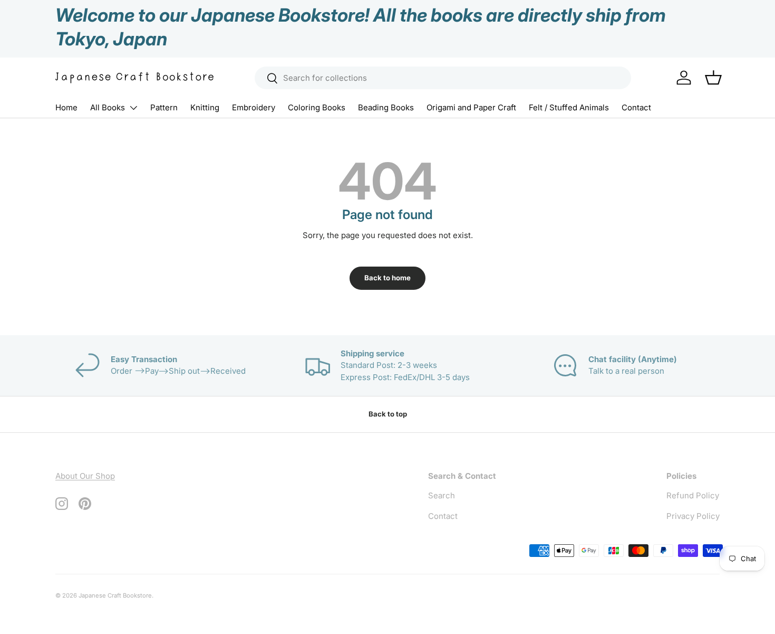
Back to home (387, 277)
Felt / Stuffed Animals (569, 107)
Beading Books (386, 107)
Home (66, 107)
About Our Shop (85, 476)
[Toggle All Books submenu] (133, 107)
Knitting (204, 107)
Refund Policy (692, 495)
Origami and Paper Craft (471, 107)
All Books (107, 107)
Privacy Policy (693, 516)
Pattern (164, 107)
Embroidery (253, 107)
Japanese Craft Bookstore (115, 595)
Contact (636, 107)
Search (441, 495)
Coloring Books (316, 107)
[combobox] (443, 78)
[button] (713, 77)
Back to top (388, 414)
